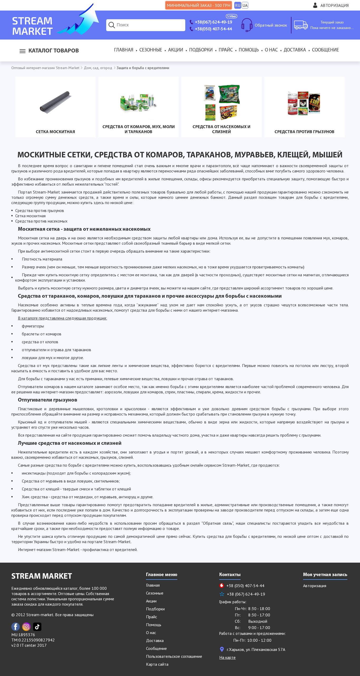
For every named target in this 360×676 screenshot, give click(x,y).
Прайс (226, 50)
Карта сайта (157, 664)
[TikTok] (37, 626)
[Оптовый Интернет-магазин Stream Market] (55, 33)
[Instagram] (26, 626)
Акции (175, 50)
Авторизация (334, 5)
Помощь (249, 50)
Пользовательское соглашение (174, 656)
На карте (227, 657)
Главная (123, 50)
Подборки (201, 50)
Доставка (295, 50)
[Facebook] (15, 626)
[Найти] (111, 25)
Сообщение (325, 50)
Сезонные (150, 50)
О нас (271, 50)
